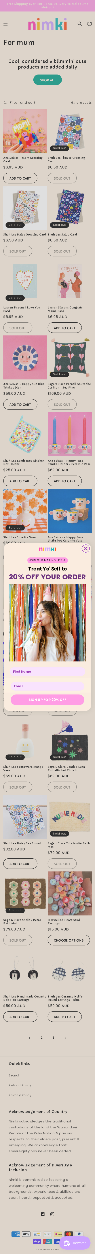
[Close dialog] (85, 548)
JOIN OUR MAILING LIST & (47, 560)
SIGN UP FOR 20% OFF (47, 699)
